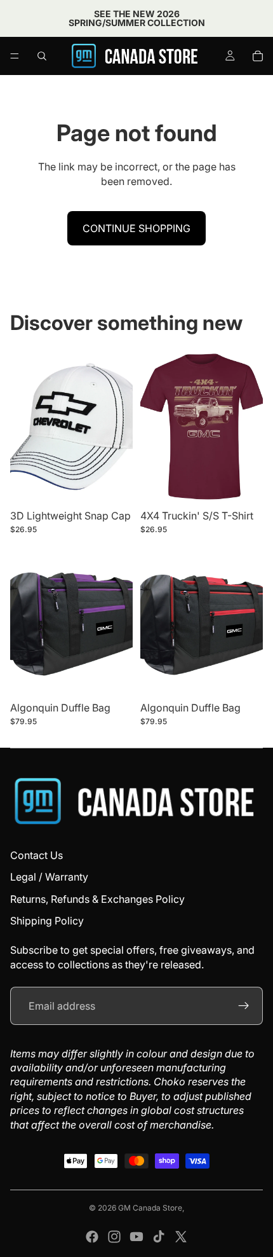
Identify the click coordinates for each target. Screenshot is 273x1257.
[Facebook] (92, 1236)
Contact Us (36, 855)
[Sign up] (243, 1006)
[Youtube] (136, 1236)
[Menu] (14, 56)
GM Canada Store (150, 1207)
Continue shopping (136, 228)
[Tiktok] (158, 1236)
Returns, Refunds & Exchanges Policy (97, 899)
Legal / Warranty (49, 876)
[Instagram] (114, 1236)
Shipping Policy (47, 920)
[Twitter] (181, 1236)
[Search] (42, 56)
